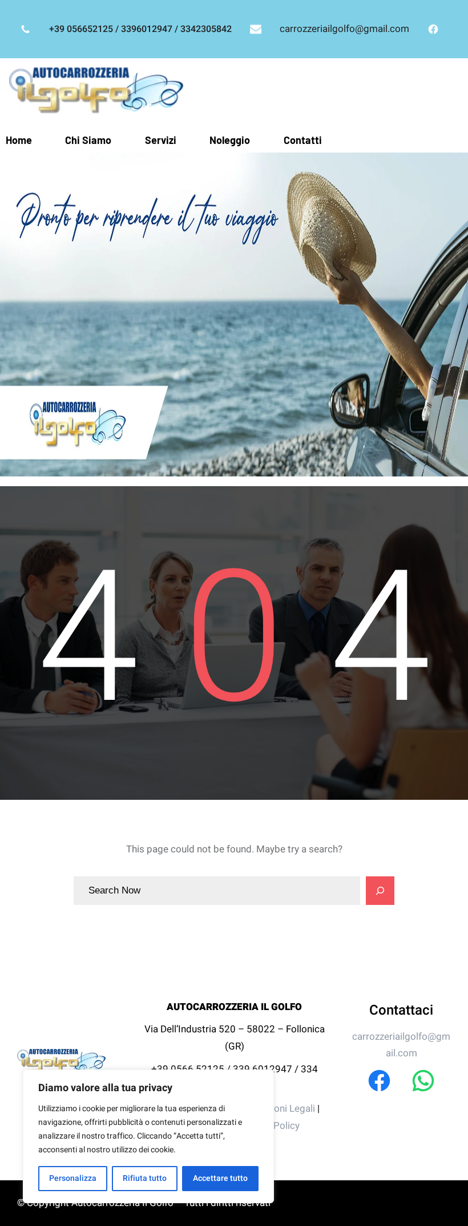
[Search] (380, 890)
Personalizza (72, 1178)
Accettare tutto (220, 1178)
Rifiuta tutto (145, 1178)
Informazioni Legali (275, 1108)
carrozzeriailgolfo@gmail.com (344, 29)
